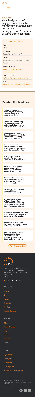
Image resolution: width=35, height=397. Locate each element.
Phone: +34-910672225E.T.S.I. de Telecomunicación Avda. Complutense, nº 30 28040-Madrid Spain (16, 272)
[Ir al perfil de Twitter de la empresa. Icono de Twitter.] (21, 390)
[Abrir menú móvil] (8, 8)
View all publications (17, 246)
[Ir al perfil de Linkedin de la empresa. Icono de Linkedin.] (25, 390)
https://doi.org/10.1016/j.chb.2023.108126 (17, 84)
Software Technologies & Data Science (17, 78)
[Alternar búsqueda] (4, 8)
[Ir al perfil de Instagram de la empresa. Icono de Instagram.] (29, 390)
